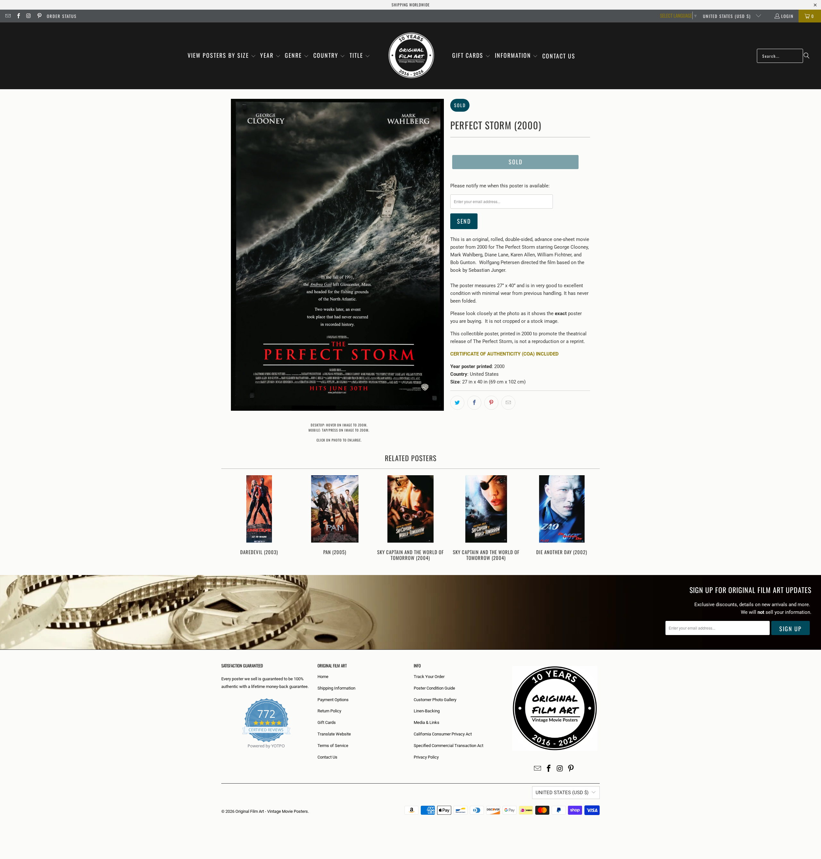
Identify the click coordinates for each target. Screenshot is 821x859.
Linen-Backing (427, 711)
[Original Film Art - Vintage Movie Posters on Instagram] (28, 16)
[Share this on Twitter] (457, 403)
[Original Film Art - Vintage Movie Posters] (411, 56)
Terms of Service (332, 745)
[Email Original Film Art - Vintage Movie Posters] (8, 16)
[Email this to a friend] (508, 403)
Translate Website (334, 734)
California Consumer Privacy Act (443, 734)
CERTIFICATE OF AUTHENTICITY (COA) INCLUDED (504, 354)
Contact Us (327, 757)
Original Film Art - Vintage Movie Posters (271, 811)
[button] (222, 55)
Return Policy (329, 711)
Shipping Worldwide (411, 4)
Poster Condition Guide (434, 688)
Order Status (62, 16)
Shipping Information (336, 688)
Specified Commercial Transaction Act (448, 745)
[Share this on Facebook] (474, 403)
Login (787, 16)
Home (322, 676)
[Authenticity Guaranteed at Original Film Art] (221, 753)
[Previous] (230, 518)
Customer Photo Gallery (435, 699)
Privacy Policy (426, 757)
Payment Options (333, 699)
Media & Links (426, 722)
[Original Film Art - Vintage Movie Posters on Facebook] (18, 16)
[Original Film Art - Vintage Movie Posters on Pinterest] (39, 16)
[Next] (590, 518)
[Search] (807, 56)
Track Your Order (429, 676)
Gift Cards (326, 722)
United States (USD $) (727, 16)
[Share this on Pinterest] (491, 403)
